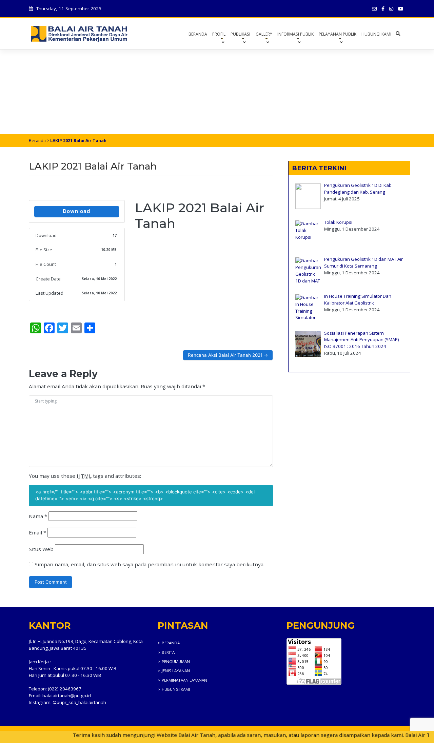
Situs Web (41, 549)
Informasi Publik (295, 34)
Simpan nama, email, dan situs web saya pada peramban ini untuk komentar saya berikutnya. (149, 564)
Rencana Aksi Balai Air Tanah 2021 (225, 355)
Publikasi (240, 34)
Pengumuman (176, 661)
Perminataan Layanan (184, 680)
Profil (218, 34)
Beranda (198, 34)
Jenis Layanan (176, 670)
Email (37, 532)
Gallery (264, 34)
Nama (38, 516)
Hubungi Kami (376, 34)
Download (77, 211)
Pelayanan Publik (337, 34)
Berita (168, 652)
